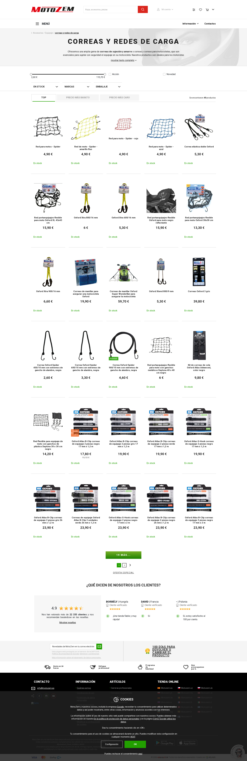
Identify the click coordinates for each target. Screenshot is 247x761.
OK (135, 744)
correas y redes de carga (67, 33)
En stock (39, 86)
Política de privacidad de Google (65, 654)
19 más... (123, 555)
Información (189, 23)
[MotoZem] (52, 9)
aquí (140, 753)
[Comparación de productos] (194, 9)
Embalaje (102, 86)
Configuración (111, 744)
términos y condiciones (89, 654)
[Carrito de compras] (208, 9)
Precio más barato (78, 97)
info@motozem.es (45, 688)
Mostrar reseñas (67, 622)
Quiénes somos (84, 688)
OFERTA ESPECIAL (123, 573)
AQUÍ (132, 737)
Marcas (69, 86)
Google (120, 706)
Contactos (210, 23)
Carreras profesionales (121, 688)
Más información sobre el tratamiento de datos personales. (76, 658)
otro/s (129, 565)
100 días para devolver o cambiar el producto (163, 651)
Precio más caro (119, 97)
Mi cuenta (166, 9)
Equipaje (49, 33)
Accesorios (38, 33)
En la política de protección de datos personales (116, 718)
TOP (43, 97)
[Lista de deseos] (201, 9)
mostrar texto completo (122, 60)
